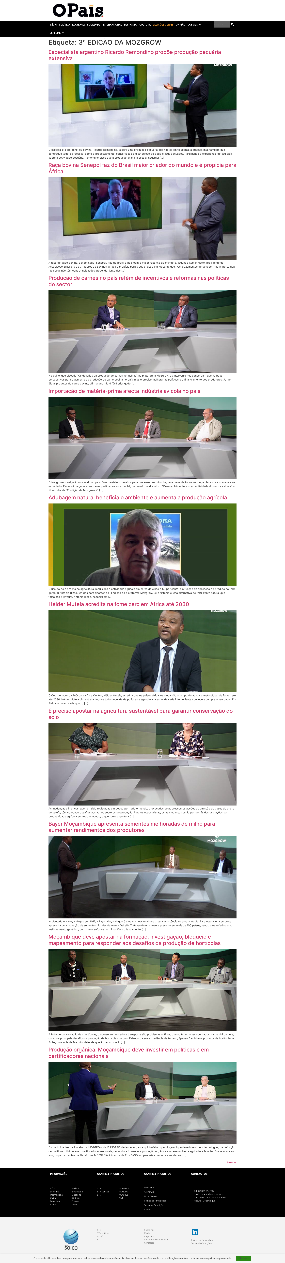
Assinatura (149, 1191)
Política (64, 24)
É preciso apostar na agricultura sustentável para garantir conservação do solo (140, 714)
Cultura (145, 24)
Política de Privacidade (155, 1200)
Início (53, 24)
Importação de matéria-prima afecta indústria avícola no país (124, 391)
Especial (55, 33)
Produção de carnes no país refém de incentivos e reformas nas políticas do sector (138, 281)
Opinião (180, 24)
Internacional (112, 24)
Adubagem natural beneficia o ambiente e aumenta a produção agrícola (137, 497)
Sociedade (93, 24)
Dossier (193, 24)
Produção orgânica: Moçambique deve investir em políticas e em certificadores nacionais (128, 1052)
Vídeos (147, 1209)
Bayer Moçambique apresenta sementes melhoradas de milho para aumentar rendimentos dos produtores (131, 827)
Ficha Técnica (151, 1196)
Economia (78, 24)
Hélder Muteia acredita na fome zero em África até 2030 (118, 604)
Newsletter (149, 1187)
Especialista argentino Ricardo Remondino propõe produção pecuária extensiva (134, 55)
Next (232, 1162)
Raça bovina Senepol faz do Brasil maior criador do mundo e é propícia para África (142, 168)
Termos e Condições (154, 1205)
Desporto (130, 24)
